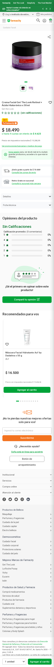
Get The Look (18, 3)
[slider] (27, 6)
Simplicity (31, 3)
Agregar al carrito (40, 661)
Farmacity (6, 3)
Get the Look (8, 109)
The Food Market (45, 3)
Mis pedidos (46, 14)
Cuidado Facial (9, 27)
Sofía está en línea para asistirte (27, 452)
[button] (42, 9)
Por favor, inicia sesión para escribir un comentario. (27, 299)
